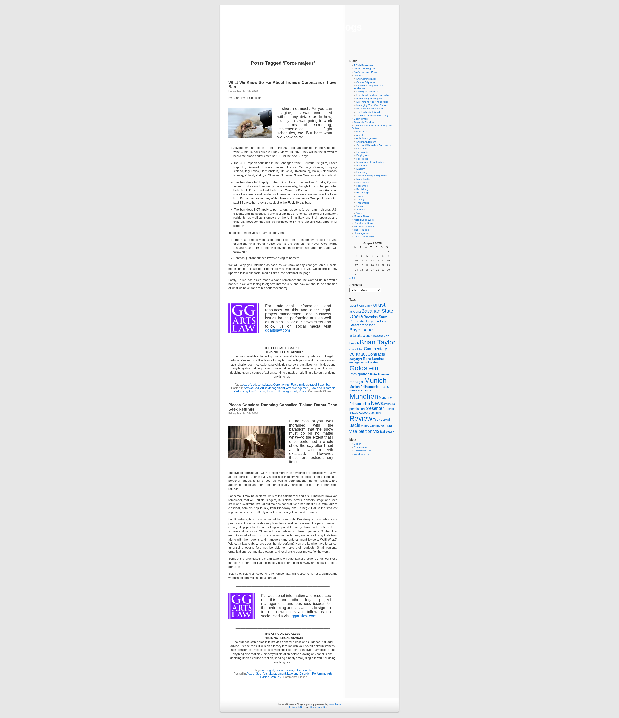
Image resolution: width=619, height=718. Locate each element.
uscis (354, 425)
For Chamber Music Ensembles (373, 95)
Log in (357, 444)
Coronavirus (281, 384)
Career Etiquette (365, 82)
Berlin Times (361, 118)
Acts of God (251, 388)
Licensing (361, 172)
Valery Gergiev (370, 425)
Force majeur (299, 384)
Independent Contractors (370, 162)
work (390, 431)
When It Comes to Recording (372, 115)
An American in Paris (365, 72)
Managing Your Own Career (371, 105)
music (384, 387)
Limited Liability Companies (371, 175)
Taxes (359, 196)
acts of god (249, 384)
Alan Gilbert (365, 305)
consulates (265, 384)
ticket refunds (303, 670)
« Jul (352, 278)
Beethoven (381, 336)
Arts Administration (366, 78)
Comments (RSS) (319, 707)
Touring (271, 391)
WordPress (335, 704)
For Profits (362, 158)
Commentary (375, 348)
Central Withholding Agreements (374, 145)
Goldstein (363, 368)
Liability (360, 169)
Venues (276, 677)
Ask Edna (359, 75)
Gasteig (373, 362)
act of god (267, 670)
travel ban (324, 384)
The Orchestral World (368, 112)
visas (379, 431)
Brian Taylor (377, 342)
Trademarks (362, 202)
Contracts (361, 148)
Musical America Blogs (309, 27)
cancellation (356, 349)
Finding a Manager (366, 91)
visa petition (360, 431)
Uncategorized (287, 391)
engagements (358, 362)
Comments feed (363, 450)
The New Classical (364, 226)
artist (379, 304)
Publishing (362, 189)
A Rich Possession (364, 65)
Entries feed (361, 447)
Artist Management (272, 388)
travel (313, 384)
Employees (362, 155)
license (383, 374)
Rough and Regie (364, 223)
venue (386, 425)
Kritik (373, 374)
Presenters (362, 185)
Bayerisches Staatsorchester (367, 323)
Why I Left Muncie (364, 236)
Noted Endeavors (364, 219)
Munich (375, 380)
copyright (355, 359)
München (363, 396)
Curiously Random (364, 122)
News (377, 403)
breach (354, 343)
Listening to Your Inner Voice (372, 101)
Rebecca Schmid (370, 412)
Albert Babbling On (364, 68)
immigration (359, 374)
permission (357, 409)
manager (356, 382)
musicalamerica (360, 390)
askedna (355, 311)
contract (358, 354)
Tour (376, 419)
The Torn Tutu (362, 230)
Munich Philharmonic (364, 387)
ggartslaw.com (277, 330)
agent (353, 305)
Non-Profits (362, 182)
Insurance (362, 165)
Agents (360, 135)
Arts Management (297, 388)
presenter (374, 408)
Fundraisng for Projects (369, 98)
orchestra (389, 403)
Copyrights (362, 152)
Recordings (362, 192)
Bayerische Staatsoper (361, 332)
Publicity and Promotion (369, 108)
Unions (360, 206)
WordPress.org (362, 454)
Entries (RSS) (296, 707)
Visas (302, 391)
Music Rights (363, 179)
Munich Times (361, 216)
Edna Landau (373, 359)
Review (360, 418)
